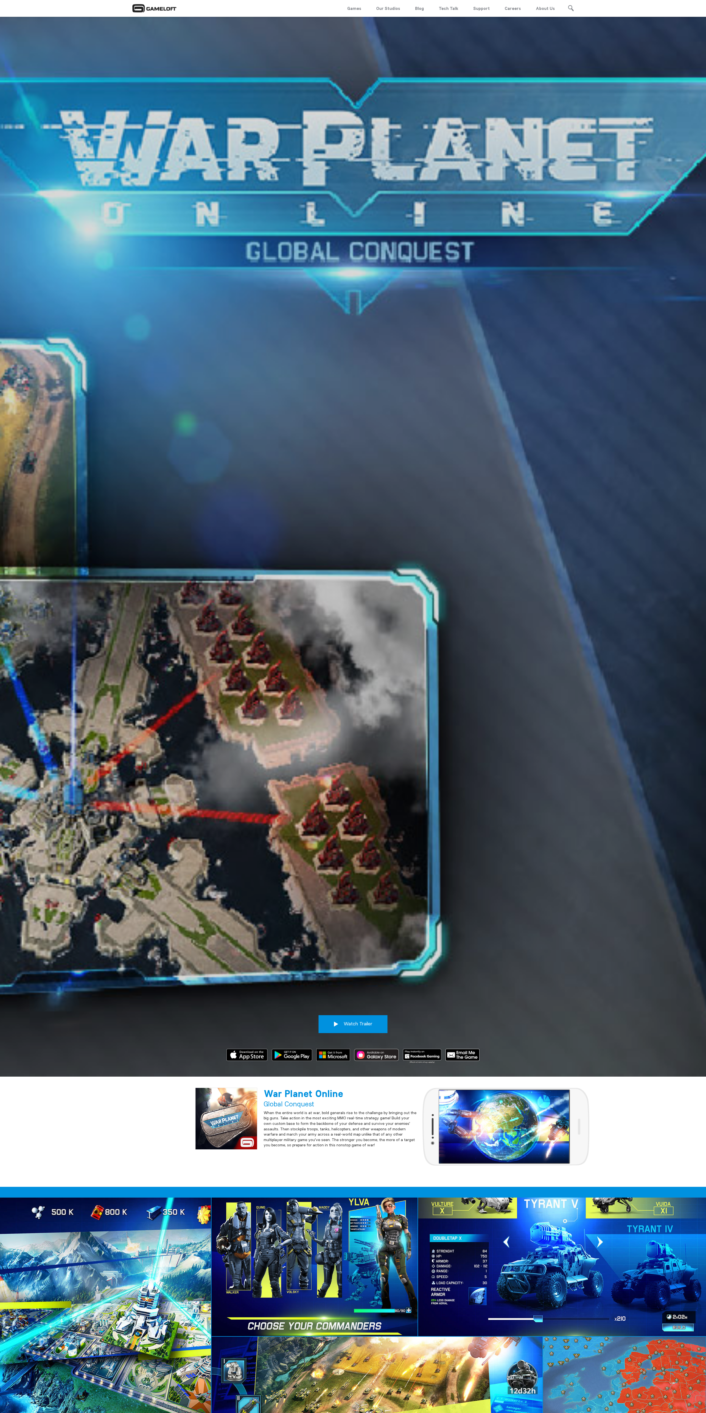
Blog (419, 8)
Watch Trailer (357, 1023)
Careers (513, 8)
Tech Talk (448, 8)
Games (354, 8)
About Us (545, 8)
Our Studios (388, 8)
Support (481, 8)
